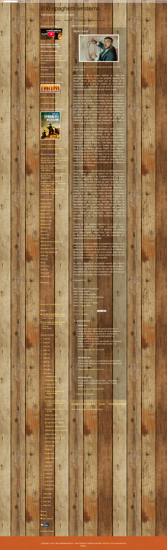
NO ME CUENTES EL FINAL (54, 314)
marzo (48, 481)
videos (43, 273)
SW (41, 259)
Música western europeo (49, 242)
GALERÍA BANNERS (48, 103)
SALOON (55, 76)
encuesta (44, 224)
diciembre (49, 376)
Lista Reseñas (81, 20)
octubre (48, 384)
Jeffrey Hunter (50, 434)
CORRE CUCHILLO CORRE (56, 430)
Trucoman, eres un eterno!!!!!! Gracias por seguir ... (51, 182)
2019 (45, 354)
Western (43, 276)
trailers (43, 266)
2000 (45, 505)
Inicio (45, 20)
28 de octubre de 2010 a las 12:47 (91, 369)
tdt (41, 262)
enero (47, 489)
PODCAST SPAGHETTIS (50, 304)
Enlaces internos (98, 20)
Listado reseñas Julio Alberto (52, 149)
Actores (67, 20)
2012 (45, 366)
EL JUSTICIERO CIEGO (54, 423)
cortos (42, 214)
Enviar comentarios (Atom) (92, 409)
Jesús (44, 515)
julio (47, 466)
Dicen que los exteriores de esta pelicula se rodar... (52, 167)
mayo (47, 474)
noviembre (49, 380)
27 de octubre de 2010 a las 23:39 (91, 350)
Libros (42, 235)
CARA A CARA (50, 387)
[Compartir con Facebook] (103, 311)
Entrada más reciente (83, 404)
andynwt (106, 543)
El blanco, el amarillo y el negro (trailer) (54, 392)
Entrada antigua (118, 404)
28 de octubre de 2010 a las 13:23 (91, 389)
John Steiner (50, 446)
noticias (43, 245)
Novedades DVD (46, 248)
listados (43, 238)
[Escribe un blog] (100, 311)
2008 (45, 498)
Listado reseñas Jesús (49, 144)
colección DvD (46, 210)
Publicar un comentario (85, 394)
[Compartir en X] (102, 311)
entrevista (44, 228)
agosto (48, 462)
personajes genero (47, 252)
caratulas (44, 207)
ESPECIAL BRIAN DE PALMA (53, 316)
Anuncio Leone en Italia (54, 419)
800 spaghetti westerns (70, 8)
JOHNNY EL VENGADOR (55, 427)
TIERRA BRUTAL (51, 442)
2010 (45, 373)
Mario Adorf (49, 397)
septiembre (49, 458)
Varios (42, 269)
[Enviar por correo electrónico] (98, 311)
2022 (45, 350)
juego (42, 231)
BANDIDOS (49, 453)
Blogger (83, 546)
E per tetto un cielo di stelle (54, 322)
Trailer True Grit (51, 415)
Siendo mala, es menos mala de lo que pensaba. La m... (53, 159)
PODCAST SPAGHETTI (49, 97)
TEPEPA (48, 449)
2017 (45, 362)
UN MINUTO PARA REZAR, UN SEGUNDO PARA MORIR (56, 403)
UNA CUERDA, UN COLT (55, 438)
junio (47, 470)
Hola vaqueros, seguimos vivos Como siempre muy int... (52, 190)
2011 (45, 369)
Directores (55, 20)
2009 (45, 494)
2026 (45, 339)
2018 (45, 358)
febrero (48, 485)
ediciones (44, 221)
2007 (45, 501)
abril (47, 477)
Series (42, 255)
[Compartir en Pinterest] (105, 311)
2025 (45, 343)
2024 (45, 346)
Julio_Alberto (47, 519)
